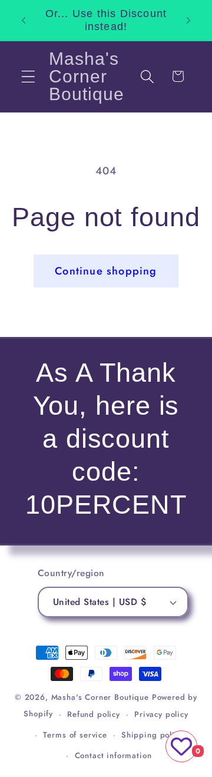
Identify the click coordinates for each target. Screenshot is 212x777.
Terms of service (75, 734)
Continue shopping (106, 271)
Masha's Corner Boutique (100, 697)
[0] (181, 746)
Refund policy (93, 714)
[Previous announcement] (24, 20)
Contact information (113, 755)
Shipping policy (152, 734)
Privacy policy (161, 714)
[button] (28, 76)
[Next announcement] (188, 20)
